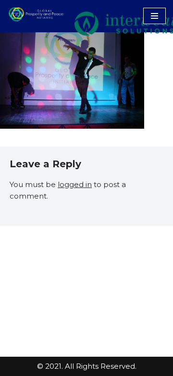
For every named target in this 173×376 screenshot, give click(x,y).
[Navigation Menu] (154, 16)
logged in (75, 184)
